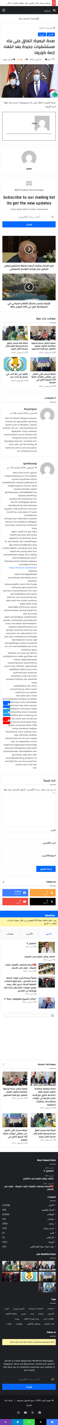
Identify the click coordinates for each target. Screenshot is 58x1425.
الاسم (53, 830)
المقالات (50, 1214)
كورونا (42, 34)
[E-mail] (50, 138)
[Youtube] (6, 720)
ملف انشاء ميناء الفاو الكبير (42, 1246)
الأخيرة (29, 933)
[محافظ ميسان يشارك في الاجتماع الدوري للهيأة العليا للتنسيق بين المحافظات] (10, 1276)
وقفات (9, 1324)
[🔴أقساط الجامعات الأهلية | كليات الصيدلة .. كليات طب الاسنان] (47, 968)
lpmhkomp (30, 463)
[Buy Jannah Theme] (29, 18)
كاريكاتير (50, 1237)
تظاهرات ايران (48, 1319)
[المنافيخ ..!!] (47, 947)
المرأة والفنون (48, 1210)
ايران (32, 1313)
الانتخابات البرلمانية (36, 1308)
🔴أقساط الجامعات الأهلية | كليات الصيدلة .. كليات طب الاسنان (20, 966)
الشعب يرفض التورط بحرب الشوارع (40, 957)
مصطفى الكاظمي (33, 1324)
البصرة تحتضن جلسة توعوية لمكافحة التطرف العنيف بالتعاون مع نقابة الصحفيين (43, 346)
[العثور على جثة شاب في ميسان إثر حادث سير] (15, 364)
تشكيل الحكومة (11, 1313)
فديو (52, 1233)
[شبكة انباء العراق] (39, 10)
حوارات (50, 1219)
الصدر (6, 1308)
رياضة (51, 1223)
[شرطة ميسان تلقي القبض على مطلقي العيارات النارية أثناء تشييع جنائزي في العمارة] (43, 364)
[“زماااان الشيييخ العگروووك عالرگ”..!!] (47, 1002)
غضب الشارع (49, 1324)
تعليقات (10, 933)
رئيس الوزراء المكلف (31, 1319)
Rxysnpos (30, 409)
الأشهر (49, 933)
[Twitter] (6, 712)
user (49, 59)
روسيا (17, 1319)
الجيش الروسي (18, 1308)
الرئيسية (49, 28)
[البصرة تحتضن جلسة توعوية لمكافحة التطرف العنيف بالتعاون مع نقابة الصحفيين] (43, 333)
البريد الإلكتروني (49, 843)
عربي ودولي (48, 1228)
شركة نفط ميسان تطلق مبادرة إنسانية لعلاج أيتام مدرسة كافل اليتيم (17, 346)
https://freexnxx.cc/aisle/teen (23, 567)
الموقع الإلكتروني (49, 855)
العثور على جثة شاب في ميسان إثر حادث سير (31, 3)
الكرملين (51, 1313)
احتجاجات (50, 1308)
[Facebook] (6, 704)
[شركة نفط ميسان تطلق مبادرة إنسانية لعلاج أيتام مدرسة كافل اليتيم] (15, 333)
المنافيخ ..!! (31, 943)
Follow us (51, 1332)
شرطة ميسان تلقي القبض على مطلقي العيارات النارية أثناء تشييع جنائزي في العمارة (43, 378)
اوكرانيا (40, 1313)
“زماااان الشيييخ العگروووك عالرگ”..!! (20, 999)
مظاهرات (19, 1324)
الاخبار (41, 28)
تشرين (23, 1313)
